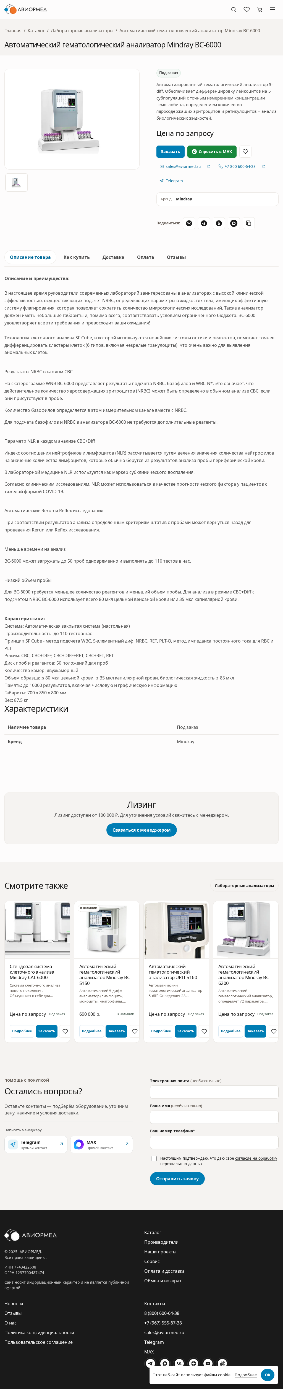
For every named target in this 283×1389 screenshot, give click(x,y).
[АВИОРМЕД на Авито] (222, 1364)
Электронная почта (185, 1080)
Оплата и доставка (164, 1271)
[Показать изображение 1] (16, 182)
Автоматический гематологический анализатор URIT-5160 (173, 972)
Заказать (46, 1031)
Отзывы (13, 1313)
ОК (268, 1374)
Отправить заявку (177, 1179)
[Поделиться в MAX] (234, 223)
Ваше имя (176, 1105)
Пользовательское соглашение (38, 1342)
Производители (161, 1242)
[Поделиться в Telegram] (204, 223)
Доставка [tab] (113, 257)
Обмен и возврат (163, 1281)
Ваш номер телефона (172, 1130)
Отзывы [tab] (176, 257)
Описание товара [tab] (30, 257)
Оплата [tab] (145, 257)
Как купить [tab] (77, 257)
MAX (149, 1352)
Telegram (154, 1342)
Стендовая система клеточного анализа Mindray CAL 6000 (32, 972)
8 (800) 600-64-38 (161, 1313)
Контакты (154, 1304)
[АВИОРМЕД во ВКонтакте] (179, 1364)
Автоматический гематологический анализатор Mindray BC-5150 (105, 974)
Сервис (152, 1261)
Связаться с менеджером (141, 830)
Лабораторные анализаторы (82, 31)
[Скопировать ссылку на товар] (249, 223)
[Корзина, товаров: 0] (259, 9)
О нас (10, 1323)
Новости (13, 1304)
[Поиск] (233, 9)
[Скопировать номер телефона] (263, 166)
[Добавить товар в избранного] (245, 152)
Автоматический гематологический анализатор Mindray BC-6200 (244, 974)
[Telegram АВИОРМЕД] (150, 1364)
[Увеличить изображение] (72, 119)
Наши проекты (160, 1252)
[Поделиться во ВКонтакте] (189, 223)
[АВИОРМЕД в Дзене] (193, 1364)
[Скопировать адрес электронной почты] (208, 166)
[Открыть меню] (272, 9)
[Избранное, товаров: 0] (246, 9)
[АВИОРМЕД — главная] (114, 9)
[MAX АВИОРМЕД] (165, 1364)
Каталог (36, 31)
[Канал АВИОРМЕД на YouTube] (208, 1364)
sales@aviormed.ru (164, 1332)
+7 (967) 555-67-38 (163, 1323)
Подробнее (22, 1031)
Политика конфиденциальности (39, 1332)
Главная (13, 31)
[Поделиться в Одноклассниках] (219, 223)
